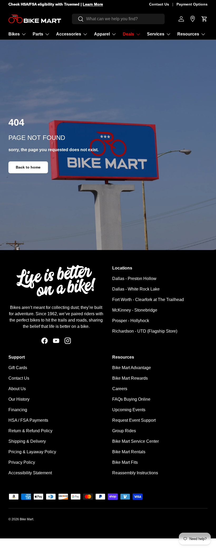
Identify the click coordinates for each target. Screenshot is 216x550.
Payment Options (192, 4)
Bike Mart (26, 519)
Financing (17, 410)
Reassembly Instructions (135, 473)
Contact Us (159, 4)
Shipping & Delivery (27, 441)
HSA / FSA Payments (28, 420)
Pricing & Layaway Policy (32, 452)
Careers (119, 388)
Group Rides (124, 431)
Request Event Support (134, 420)
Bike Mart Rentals (128, 452)
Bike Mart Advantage (131, 367)
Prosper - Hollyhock (130, 320)
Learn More (93, 4)
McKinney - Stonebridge (134, 310)
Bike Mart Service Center (135, 441)
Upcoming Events (128, 410)
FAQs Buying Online (131, 399)
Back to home (28, 167)
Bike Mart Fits (125, 462)
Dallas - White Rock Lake (136, 289)
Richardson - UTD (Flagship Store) (144, 331)
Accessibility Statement (30, 473)
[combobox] (118, 19)
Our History (19, 399)
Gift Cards (17, 367)
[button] (204, 19)
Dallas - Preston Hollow (134, 278)
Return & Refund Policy (30, 431)
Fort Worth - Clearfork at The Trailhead (148, 299)
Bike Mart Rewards (130, 378)
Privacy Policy (21, 462)
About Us (17, 388)
